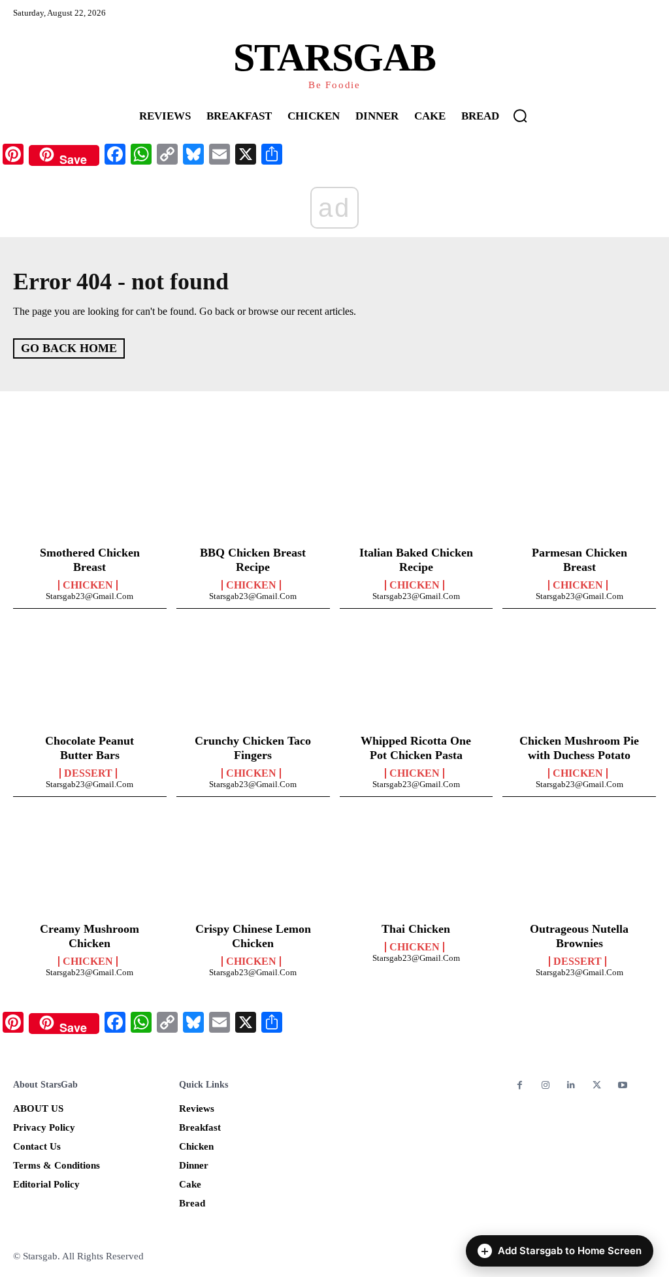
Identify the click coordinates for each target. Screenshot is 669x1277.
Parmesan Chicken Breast (579, 560)
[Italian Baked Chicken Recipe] (416, 491)
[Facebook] (519, 1085)
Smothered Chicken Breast (90, 560)
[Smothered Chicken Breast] (90, 491)
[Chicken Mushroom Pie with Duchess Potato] (579, 680)
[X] (596, 1085)
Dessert (88, 773)
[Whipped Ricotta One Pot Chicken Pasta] (416, 680)
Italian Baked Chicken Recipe (416, 560)
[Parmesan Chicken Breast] (579, 491)
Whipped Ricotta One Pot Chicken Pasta (416, 748)
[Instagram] (545, 1085)
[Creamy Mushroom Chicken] (90, 868)
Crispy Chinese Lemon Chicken (253, 936)
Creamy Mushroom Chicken (89, 936)
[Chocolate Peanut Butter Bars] (90, 680)
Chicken (88, 585)
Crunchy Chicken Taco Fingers (253, 748)
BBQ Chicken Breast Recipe (253, 560)
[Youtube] (622, 1085)
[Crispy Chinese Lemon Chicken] (253, 868)
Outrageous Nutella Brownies (579, 936)
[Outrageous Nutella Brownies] (579, 868)
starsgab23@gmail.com (89, 596)
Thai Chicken (416, 928)
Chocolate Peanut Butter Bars (89, 748)
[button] (520, 115)
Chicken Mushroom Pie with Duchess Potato (579, 748)
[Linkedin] (570, 1085)
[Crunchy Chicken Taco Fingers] (253, 680)
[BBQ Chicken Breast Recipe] (253, 491)
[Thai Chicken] (416, 868)
